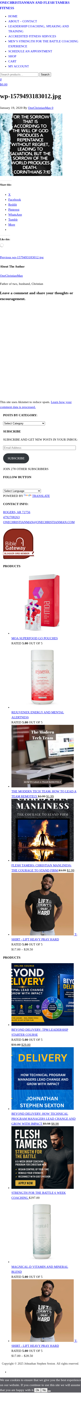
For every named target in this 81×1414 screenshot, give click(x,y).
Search (45, 74)
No (44, 1390)
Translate (41, 496)
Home (12, 16)
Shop (12, 56)
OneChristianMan (40, 107)
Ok (37, 1390)
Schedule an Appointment (30, 51)
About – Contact (22, 21)
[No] (49, 1391)
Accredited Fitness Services (32, 36)
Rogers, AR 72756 (16, 512)
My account (18, 66)
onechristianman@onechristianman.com (39, 522)
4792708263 (11, 517)
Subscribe (16, 458)
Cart (12, 61)
